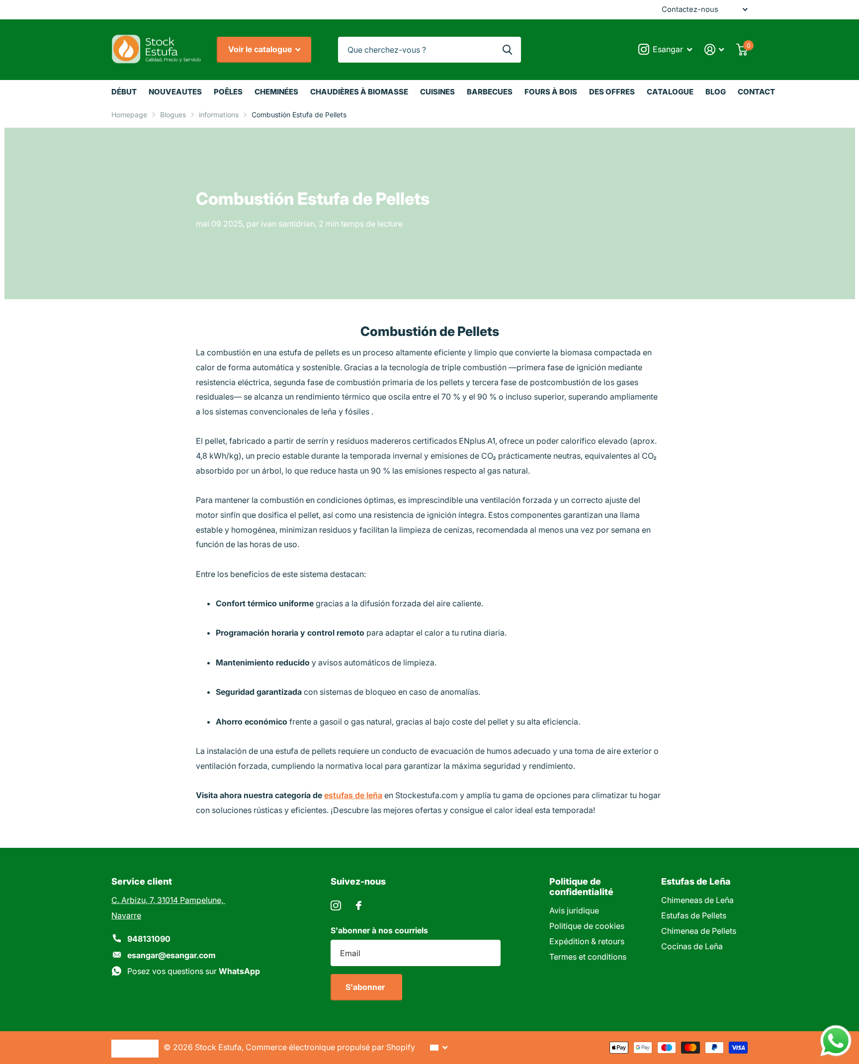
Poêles (228, 91)
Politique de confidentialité (581, 886)
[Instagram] (336, 905)
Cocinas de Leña (692, 946)
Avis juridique (574, 910)
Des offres (612, 91)
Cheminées (276, 91)
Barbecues (490, 91)
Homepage (129, 114)
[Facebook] (358, 905)
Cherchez (507, 50)
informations (219, 114)
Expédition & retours (586, 941)
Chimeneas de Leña (697, 900)
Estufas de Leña (696, 881)
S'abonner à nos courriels (379, 930)
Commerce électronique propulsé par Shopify (330, 1047)
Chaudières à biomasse (359, 91)
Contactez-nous (690, 9)
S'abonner (366, 987)
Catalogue (670, 91)
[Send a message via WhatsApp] (836, 1041)
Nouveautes (175, 91)
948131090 (149, 939)
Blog (715, 91)
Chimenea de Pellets (698, 931)
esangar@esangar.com (171, 955)
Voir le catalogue (261, 49)
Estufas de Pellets (693, 915)
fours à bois (550, 91)
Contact (756, 91)
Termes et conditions (587, 957)
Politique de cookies (586, 926)
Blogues (173, 114)
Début (124, 91)
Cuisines (437, 91)
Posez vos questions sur (193, 971)
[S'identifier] (714, 49)
